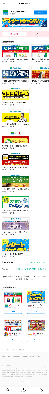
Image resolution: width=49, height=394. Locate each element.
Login (38, 356)
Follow (40, 12)
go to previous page (4, 3)
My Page (41, 392)
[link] (5, 12)
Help (9, 356)
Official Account (39, 262)
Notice (3, 356)
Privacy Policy (16, 356)
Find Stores (24, 392)
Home (7, 392)
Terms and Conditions (28, 356)
